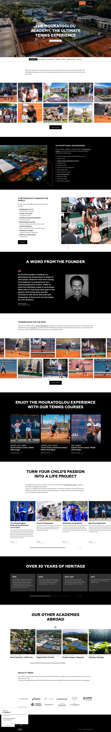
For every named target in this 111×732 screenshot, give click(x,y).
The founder (50, 59)
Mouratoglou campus (71, 484)
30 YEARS (53, 3)
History (79, 59)
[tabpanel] (55, 646)
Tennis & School (37, 3)
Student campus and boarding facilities (68, 161)
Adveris (91, 729)
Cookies (79, 729)
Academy (46, 3)
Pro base (57, 59)
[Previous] (77, 548)
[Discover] (14, 652)
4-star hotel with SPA (63, 174)
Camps (28, 3)
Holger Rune (33, 327)
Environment (33, 59)
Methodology (41, 59)
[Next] (80, 548)
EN (97, 3)
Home (50, 22)
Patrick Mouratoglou (42, 325)
